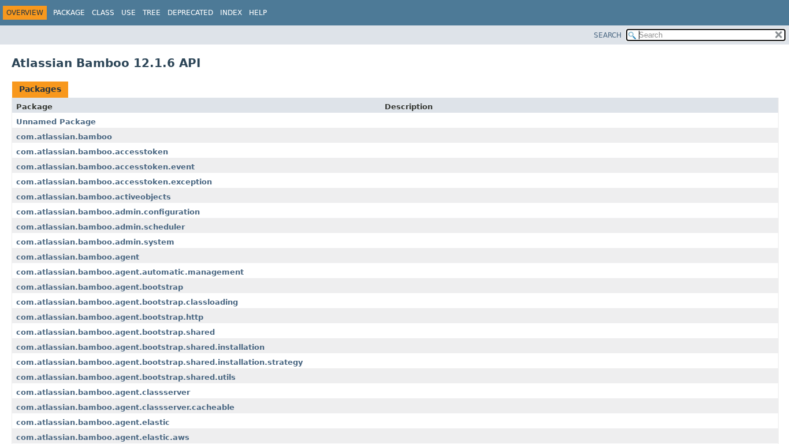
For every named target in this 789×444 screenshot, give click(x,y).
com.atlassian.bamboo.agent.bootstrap (99, 287)
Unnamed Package (56, 121)
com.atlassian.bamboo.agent (77, 257)
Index (231, 13)
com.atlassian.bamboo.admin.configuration (108, 212)
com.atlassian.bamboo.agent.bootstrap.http (109, 317)
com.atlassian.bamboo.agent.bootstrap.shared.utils (126, 377)
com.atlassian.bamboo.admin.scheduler (100, 227)
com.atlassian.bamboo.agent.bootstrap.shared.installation (140, 347)
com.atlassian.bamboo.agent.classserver (103, 392)
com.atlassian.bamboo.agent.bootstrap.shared (115, 332)
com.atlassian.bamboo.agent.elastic (93, 422)
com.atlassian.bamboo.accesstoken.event (105, 166)
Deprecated (190, 13)
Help (258, 13)
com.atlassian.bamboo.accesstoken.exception (114, 181)
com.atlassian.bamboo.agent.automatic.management (130, 272)
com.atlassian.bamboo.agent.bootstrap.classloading (127, 302)
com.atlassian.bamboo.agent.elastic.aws (102, 437)
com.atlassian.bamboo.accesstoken (92, 151)
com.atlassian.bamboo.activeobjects (93, 197)
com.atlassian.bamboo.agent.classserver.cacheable (125, 407)
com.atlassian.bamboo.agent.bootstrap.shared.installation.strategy (159, 362)
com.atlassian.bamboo (64, 136)
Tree (152, 13)
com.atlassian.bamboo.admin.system (95, 242)
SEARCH (607, 35)
